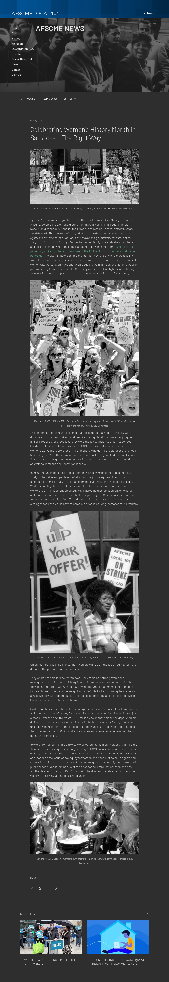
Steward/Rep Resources (24, 48)
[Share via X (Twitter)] (39, 888)
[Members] (32, 43)
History (16, 38)
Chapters (17, 54)
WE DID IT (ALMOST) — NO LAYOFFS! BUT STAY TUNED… (50, 961)
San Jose (49, 99)
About (15, 33)
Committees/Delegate (24, 59)
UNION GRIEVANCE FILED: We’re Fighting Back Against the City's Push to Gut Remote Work (117, 961)
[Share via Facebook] (31, 888)
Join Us (16, 74)
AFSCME (71, 99)
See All (145, 913)
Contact (16, 69)
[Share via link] (56, 888)
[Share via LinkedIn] (48, 888)
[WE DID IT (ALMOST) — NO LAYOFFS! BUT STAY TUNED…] (51, 937)
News (15, 64)
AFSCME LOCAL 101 (35, 13)
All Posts (27, 99)
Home (15, 28)
